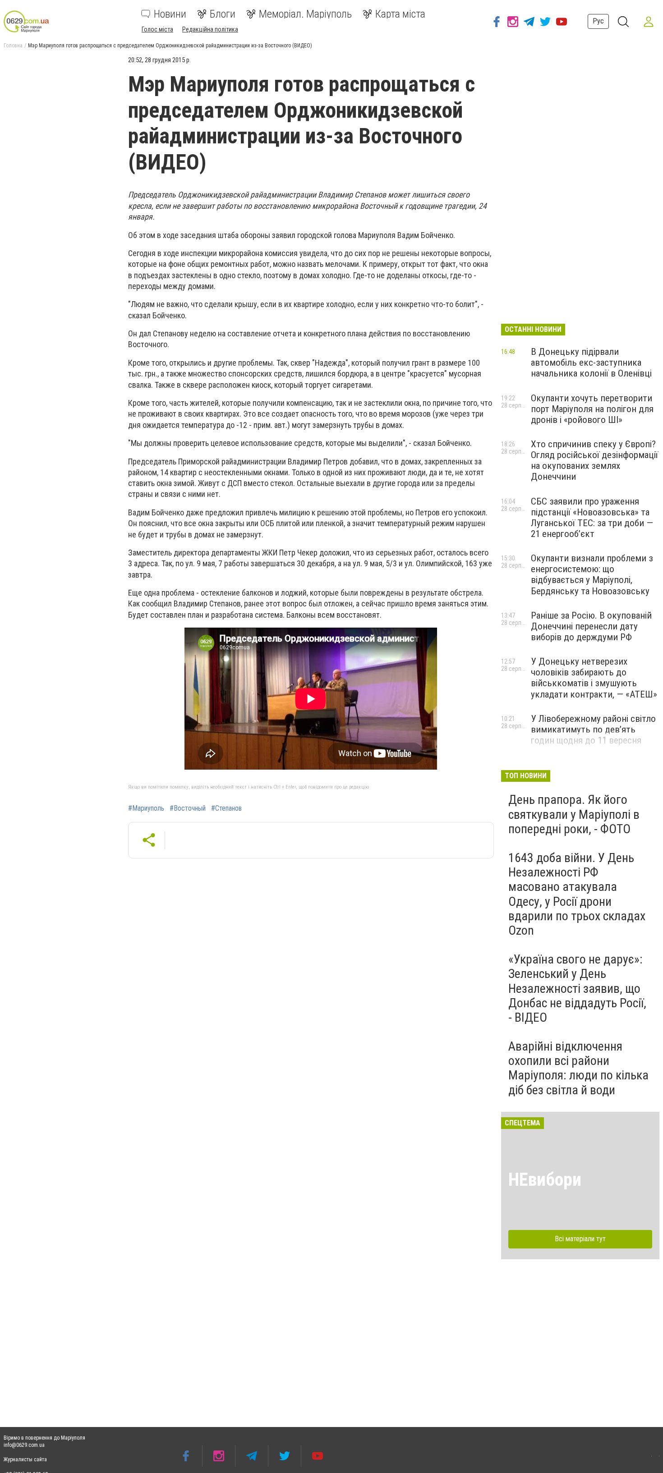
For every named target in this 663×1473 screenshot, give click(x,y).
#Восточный (188, 808)
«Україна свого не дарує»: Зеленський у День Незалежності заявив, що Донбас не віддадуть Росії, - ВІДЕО (577, 988)
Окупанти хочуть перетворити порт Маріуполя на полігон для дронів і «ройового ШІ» (592, 409)
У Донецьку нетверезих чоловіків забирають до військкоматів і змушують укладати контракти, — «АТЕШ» (594, 677)
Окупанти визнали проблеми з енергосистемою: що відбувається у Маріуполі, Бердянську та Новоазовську (592, 574)
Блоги (222, 13)
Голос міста (157, 29)
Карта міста (400, 13)
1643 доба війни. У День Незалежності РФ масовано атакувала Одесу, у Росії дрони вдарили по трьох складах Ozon (576, 894)
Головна (13, 45)
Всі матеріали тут (580, 1238)
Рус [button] (598, 21)
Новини (170, 13)
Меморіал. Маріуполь (305, 13)
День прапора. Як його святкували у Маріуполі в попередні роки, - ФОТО (574, 814)
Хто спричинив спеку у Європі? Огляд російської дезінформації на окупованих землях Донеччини (594, 460)
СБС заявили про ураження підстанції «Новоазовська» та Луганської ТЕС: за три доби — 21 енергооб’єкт (592, 517)
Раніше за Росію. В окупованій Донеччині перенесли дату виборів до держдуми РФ (591, 626)
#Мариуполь (146, 808)
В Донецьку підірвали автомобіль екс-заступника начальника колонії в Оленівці (591, 362)
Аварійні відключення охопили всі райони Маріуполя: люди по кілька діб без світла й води (578, 1068)
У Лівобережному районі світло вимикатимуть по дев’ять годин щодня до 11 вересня (593, 729)
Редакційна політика (210, 29)
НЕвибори (544, 1179)
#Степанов (226, 808)
